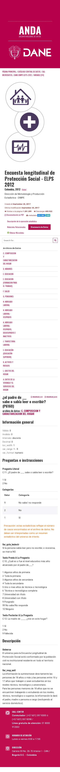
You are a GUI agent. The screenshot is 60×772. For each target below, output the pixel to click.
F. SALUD (6, 291)
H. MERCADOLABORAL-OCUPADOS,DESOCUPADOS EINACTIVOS (9, 329)
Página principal (9, 71)
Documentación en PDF (15, 214)
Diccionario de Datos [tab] (39, 227)
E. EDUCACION (8, 273)
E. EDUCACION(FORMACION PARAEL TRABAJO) (10, 282)
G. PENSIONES (8, 296)
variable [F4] (39, 75)
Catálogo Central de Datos (29, 71)
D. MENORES (7, 268)
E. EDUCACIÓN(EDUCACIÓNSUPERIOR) (8, 353)
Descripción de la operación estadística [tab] (22, 221)
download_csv (37, 396)
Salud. (24, 189)
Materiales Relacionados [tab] (16, 227)
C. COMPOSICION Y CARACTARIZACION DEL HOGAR (21, 412)
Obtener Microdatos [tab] (16, 232)
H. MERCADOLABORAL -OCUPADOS (7, 314)
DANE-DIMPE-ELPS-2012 (23, 75)
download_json (51, 396)
